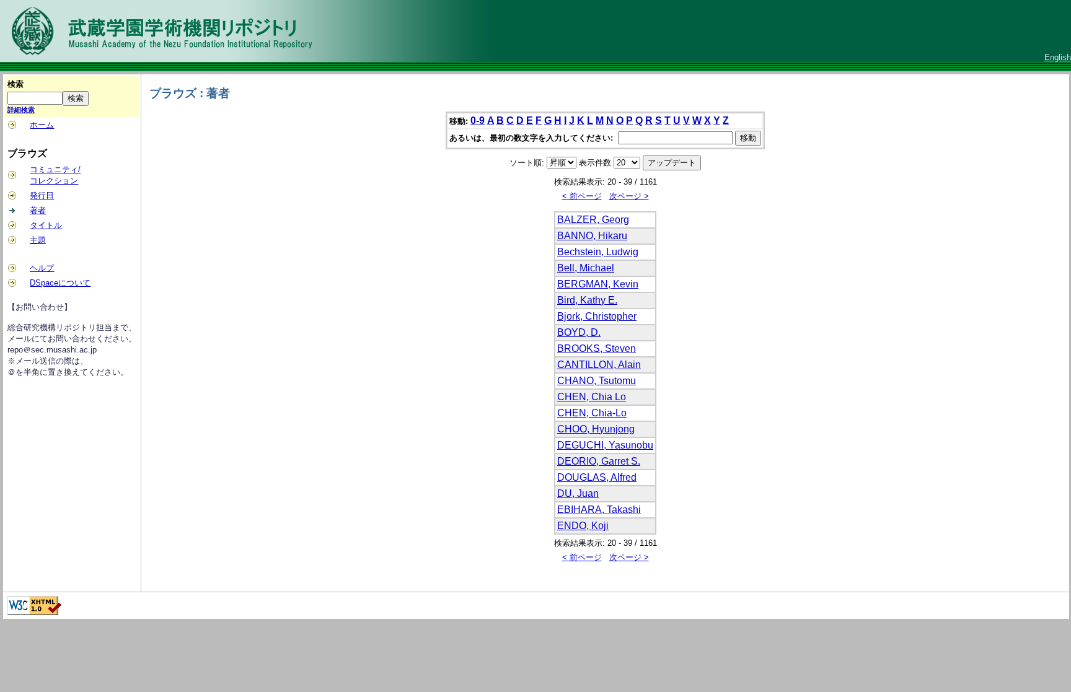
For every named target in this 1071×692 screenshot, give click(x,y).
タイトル (46, 225)
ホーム (42, 124)
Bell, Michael (585, 268)
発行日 (42, 195)
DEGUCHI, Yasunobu (605, 445)
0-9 (477, 120)
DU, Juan (578, 493)
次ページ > (629, 196)
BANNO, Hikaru (592, 235)
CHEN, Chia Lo (591, 397)
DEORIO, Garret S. (598, 461)
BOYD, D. (579, 332)
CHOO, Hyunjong (596, 429)
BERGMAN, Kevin (597, 284)
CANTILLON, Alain (599, 364)
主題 (38, 240)
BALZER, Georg (593, 219)
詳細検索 (21, 109)
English (1057, 57)
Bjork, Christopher (597, 316)
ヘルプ (42, 268)
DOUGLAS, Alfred (597, 477)
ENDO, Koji (583, 525)
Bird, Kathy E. (587, 300)
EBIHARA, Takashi (599, 509)
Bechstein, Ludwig (597, 252)
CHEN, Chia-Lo (592, 413)
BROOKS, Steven (596, 348)
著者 (38, 210)
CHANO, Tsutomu (596, 380)
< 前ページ (582, 196)
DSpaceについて (60, 282)
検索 (15, 84)
